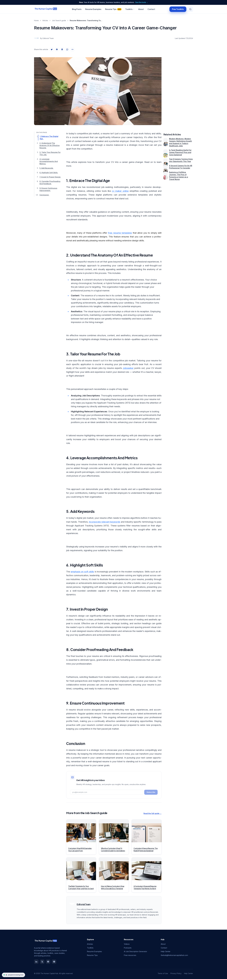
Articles (45, 20)
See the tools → (141, 2)
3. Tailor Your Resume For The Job (50, 153)
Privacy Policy (175, 973)
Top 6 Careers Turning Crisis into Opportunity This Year (181, 160)
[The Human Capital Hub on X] (42, 961)
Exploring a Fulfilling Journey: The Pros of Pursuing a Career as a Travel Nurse (178, 175)
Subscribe (151, 792)
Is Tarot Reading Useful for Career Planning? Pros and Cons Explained (180, 152)
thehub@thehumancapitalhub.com (174, 955)
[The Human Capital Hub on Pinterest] (54, 961)
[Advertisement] (178, 88)
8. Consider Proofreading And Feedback (49, 182)
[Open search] (190, 9)
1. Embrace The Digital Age (49, 137)
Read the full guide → (153, 813)
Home (36, 20)
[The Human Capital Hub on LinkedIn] (36, 961)
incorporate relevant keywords (104, 522)
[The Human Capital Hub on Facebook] (48, 961)
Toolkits (129, 9)
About (141, 9)
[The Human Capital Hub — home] (46, 9)
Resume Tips (113, 9)
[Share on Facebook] (57, 49)
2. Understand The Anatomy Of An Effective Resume (49, 145)
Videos (127, 944)
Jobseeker (128, 368)
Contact (151, 9)
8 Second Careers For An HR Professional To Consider (180, 167)
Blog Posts (76, 9)
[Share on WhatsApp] (67, 49)
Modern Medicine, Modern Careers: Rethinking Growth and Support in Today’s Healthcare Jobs (180, 142)
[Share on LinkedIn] (62, 49)
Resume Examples (93, 9)
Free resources (130, 955)
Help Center (165, 951)
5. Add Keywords (46, 168)
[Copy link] (72, 49)
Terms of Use (163, 973)
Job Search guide (59, 20)
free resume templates (120, 233)
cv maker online (120, 191)
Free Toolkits (178, 9)
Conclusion (44, 195)
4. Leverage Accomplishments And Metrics (48, 161)
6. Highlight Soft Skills (48, 173)
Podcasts (127, 948)
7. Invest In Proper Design (50, 177)
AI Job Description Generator (135, 951)
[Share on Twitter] (52, 49)
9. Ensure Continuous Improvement (48, 189)
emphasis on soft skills (82, 571)
